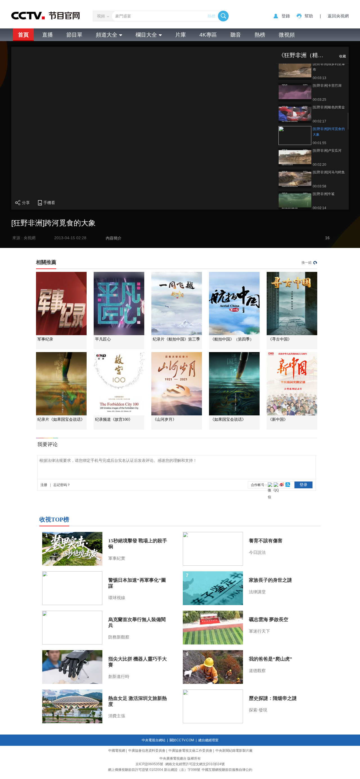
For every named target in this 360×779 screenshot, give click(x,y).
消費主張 (116, 716)
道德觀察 (257, 670)
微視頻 (287, 35)
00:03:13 (319, 78)
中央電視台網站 (153, 740)
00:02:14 (319, 208)
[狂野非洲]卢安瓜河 (327, 151)
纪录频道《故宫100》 (113, 419)
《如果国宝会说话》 (228, 419)
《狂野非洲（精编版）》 (309, 55)
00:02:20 (319, 165)
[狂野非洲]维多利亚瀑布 (329, 66)
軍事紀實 (116, 558)
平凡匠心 (103, 339)
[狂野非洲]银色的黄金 (329, 107)
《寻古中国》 (280, 339)
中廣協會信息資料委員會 (146, 751)
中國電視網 (116, 751)
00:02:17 (319, 121)
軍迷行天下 (259, 631)
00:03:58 (319, 186)
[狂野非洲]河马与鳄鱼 (329, 172)
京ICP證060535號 (149, 764)
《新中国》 (278, 419)
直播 (47, 35)
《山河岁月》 (164, 419)
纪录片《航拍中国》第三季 (176, 339)
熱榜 (211, 16)
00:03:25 (319, 100)
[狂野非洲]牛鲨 (324, 194)
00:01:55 (319, 143)
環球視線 (116, 598)
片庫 (180, 35)
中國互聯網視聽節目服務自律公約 (227, 770)
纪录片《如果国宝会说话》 (61, 419)
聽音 (235, 35)
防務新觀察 (118, 637)
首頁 (23, 35)
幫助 (309, 16)
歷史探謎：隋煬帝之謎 (273, 698)
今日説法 (257, 552)
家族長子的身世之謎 (270, 580)
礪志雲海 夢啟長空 (268, 619)
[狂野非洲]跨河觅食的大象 (329, 131)
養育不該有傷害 (265, 540)
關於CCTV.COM (182, 740)
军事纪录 (45, 339)
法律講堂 (257, 592)
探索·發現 (258, 710)
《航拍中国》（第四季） (232, 339)
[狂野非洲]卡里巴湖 (327, 86)
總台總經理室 (208, 740)
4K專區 (208, 35)
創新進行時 (118, 676)
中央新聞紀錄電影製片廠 (234, 751)
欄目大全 (146, 35)
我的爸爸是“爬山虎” (270, 659)
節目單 (74, 35)
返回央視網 (338, 16)
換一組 (307, 263)
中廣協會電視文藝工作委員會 (190, 751)
